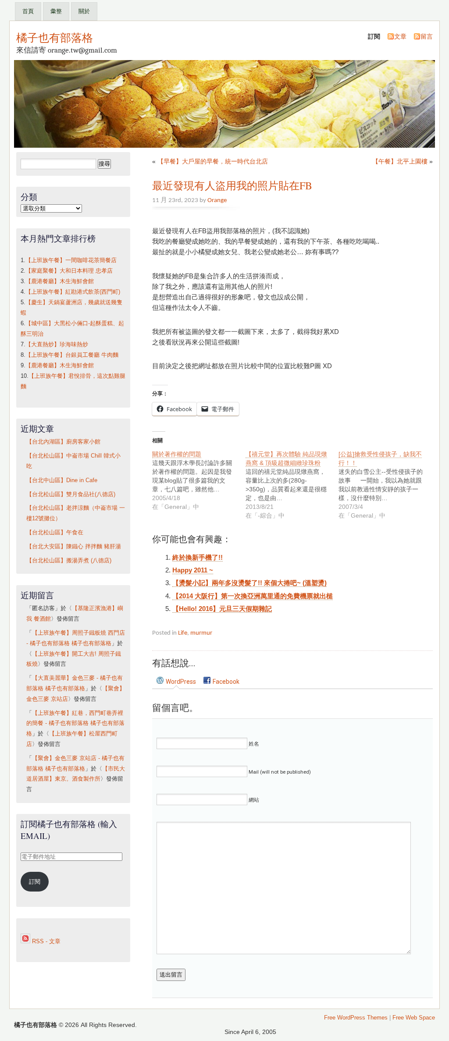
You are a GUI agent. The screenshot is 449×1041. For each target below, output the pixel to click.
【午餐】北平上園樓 (400, 161)
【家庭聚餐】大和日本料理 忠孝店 (69, 271)
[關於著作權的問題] (199, 480)
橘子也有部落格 (54, 37)
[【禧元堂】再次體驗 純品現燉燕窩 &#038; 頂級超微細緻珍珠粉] (292, 485)
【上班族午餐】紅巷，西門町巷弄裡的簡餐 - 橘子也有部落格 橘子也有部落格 (75, 723)
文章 (400, 36)
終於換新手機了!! (197, 557)
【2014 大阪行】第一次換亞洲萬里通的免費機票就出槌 (252, 596)
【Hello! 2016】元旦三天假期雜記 (222, 608)
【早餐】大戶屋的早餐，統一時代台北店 (212, 161)
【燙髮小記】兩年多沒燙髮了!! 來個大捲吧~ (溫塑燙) (249, 582)
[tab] (176, 681)
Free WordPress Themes (356, 1018)
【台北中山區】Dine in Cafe (61, 480)
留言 (426, 36)
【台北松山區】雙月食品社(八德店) (70, 494)
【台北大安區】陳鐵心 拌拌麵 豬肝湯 (73, 547)
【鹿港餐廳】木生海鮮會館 (59, 281)
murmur (201, 632)
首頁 (28, 11)
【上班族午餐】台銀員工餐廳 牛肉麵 (71, 355)
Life (182, 632)
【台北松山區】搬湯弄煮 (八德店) (68, 561)
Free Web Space (413, 1018)
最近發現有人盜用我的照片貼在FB (232, 185)
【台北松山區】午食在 (54, 532)
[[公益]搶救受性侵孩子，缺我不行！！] (385, 485)
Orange (217, 200)
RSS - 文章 (45, 941)
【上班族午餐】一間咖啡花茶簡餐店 (71, 260)
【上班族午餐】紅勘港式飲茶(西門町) (72, 292)
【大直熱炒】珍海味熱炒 (56, 344)
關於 (84, 11)
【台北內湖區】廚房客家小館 (63, 442)
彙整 (56, 11)
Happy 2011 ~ (192, 570)
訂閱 (34, 882)
